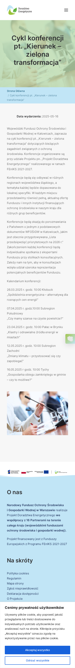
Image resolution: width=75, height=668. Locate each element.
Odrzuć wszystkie (37, 660)
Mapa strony (15, 583)
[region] (37, 635)
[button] (66, 10)
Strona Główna (16, 90)
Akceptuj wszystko (37, 650)
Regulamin (14, 578)
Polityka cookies (18, 573)
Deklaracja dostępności (23, 593)
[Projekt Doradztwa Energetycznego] (19, 10)
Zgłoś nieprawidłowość (22, 588)
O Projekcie (15, 599)
